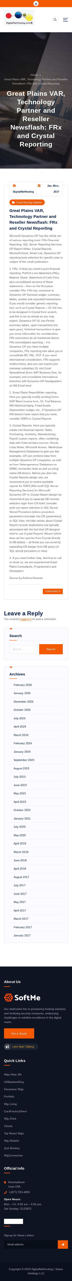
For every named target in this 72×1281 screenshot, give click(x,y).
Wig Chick (10, 1118)
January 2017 (22, 935)
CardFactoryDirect (15, 1111)
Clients (8, 1126)
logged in (26, 619)
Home (34, 74)
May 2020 (20, 835)
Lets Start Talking (23, 1046)
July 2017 (20, 885)
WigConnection (13, 1155)
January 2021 (22, 818)
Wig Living (10, 1104)
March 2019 (21, 851)
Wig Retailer (11, 1140)
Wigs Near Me (13, 1074)
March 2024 (21, 734)
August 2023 (21, 768)
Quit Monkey (12, 1148)
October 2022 (22, 810)
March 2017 (21, 918)
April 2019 (20, 843)
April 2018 (20, 868)
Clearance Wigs (14, 1089)
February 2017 (23, 927)
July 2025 (20, 718)
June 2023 (20, 785)
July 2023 (20, 776)
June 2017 (20, 893)
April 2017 (20, 910)
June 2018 (20, 860)
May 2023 (20, 793)
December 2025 (24, 701)
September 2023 (24, 759)
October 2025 (22, 709)
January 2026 (22, 693)
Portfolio (9, 1096)
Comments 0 (53, 591)
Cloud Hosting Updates (29, 202)
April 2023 (20, 801)
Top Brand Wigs (14, 1133)
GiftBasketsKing (14, 1081)
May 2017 (20, 902)
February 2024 (23, 743)
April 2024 (20, 726)
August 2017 (21, 877)
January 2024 (22, 751)
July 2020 (20, 826)
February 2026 (23, 684)
